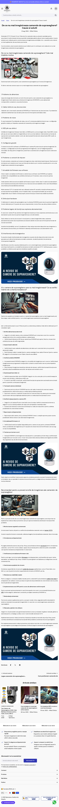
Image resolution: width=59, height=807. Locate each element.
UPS (2, 592)
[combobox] (29, 15)
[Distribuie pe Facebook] (10, 665)
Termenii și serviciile (29, 765)
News (7, 20)
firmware (25, 557)
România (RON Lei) (8, 789)
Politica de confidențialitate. (10, 766)
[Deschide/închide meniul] (2, 9)
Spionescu (9, 797)
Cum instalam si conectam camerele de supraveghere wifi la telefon (29, 708)
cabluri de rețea (51, 579)
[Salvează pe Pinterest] (20, 665)
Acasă (2, 20)
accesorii (43, 546)
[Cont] (51, 9)
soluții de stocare (28, 569)
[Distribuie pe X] (15, 665)
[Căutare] (56, 15)
